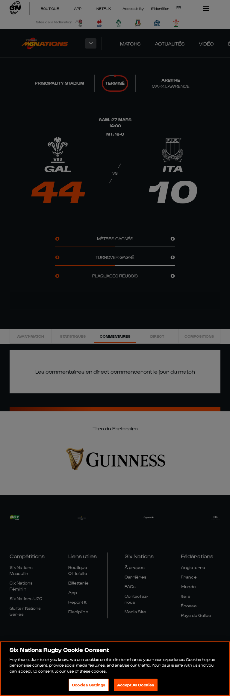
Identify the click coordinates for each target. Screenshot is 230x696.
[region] (115, 668)
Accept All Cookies (135, 685)
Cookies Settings (88, 685)
